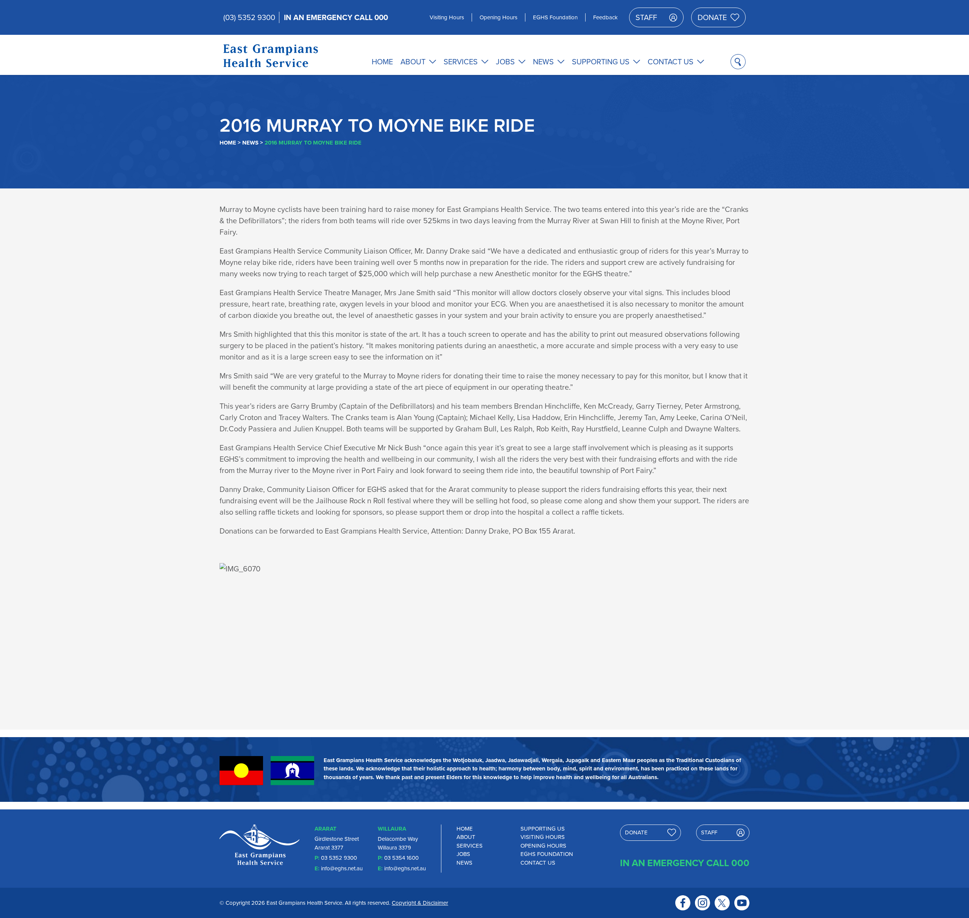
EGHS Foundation (555, 17)
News (543, 61)
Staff (646, 17)
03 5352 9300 (339, 858)
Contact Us (670, 61)
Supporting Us (600, 61)
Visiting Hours (447, 17)
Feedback (605, 17)
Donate (712, 17)
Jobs (505, 61)
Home (382, 61)
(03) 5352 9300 (249, 17)
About (412, 61)
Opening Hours (498, 17)
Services (461, 61)
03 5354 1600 (401, 858)
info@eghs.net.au (342, 868)
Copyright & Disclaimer (420, 903)
